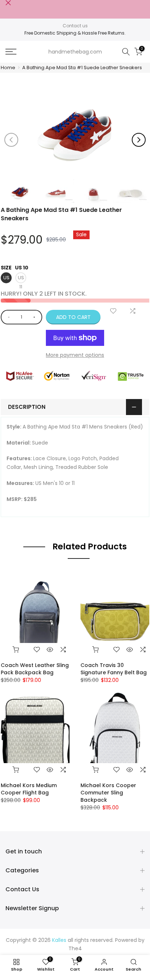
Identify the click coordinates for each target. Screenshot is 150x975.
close (8, 2)
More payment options (75, 355)
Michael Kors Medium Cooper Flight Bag (29, 789)
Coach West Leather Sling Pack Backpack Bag (35, 669)
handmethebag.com (75, 51)
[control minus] (7, 317)
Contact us (75, 26)
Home (8, 67)
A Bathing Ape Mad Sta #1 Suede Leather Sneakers (82, 67)
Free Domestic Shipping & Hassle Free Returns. (75, 33)
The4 (75, 948)
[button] (139, 140)
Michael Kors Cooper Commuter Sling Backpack (108, 793)
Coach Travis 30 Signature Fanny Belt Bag (113, 669)
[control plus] (35, 317)
